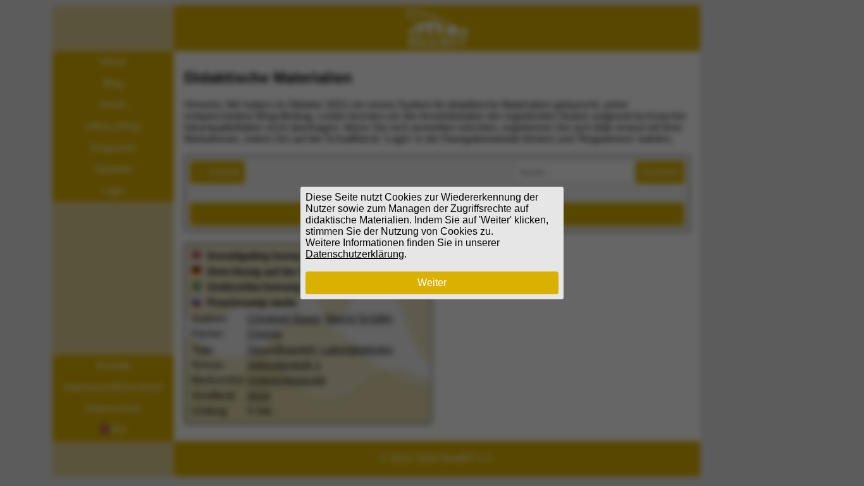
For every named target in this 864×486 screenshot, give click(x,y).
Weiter (432, 282)
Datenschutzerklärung (354, 254)
